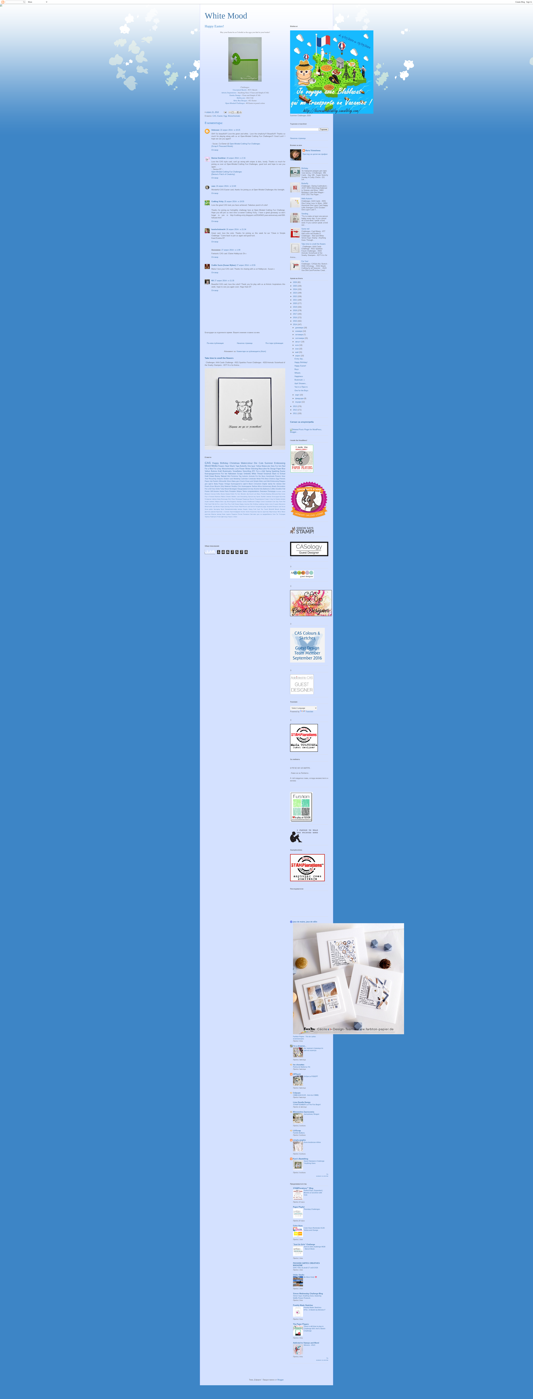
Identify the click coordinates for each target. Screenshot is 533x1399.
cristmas (268, 496)
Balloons (266, 489)
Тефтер (207, 516)
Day (277, 501)
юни (297, 349)
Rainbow (217, 496)
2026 (295, 282)
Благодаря (275, 496)
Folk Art (214, 504)
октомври (299, 335)
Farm (280, 501)
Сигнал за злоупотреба (302, 422)
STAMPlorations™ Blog (303, 1188)
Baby (216, 484)
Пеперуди (239, 499)
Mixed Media (211, 466)
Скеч (274, 514)
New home (281, 494)
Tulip (222, 489)
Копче (248, 511)
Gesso (237, 504)
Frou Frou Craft (229, 504)
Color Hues (298, 1226)
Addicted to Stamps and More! (306, 1343)
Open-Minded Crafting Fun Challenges (245, 144)
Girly (222, 486)
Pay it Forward (209, 496)
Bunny (217, 476)
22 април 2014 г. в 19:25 (230, 130)
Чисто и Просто (301, 387)
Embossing (279, 463)
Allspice (217, 501)
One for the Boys (301, 390)
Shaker (228, 496)
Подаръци (245, 499)
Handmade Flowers (273, 476)
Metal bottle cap (210, 506)
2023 (295, 293)
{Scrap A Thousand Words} (222, 146)
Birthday (304, 168)
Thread (260, 474)
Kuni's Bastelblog (300, 1159)
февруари (299, 398)
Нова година (226, 514)
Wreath (277, 509)
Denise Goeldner (218, 158)
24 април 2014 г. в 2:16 (236, 158)
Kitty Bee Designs (240, 100)
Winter (247, 469)
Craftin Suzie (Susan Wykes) (223, 265)
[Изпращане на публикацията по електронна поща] (225, 112)
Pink (263, 479)
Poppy (221, 484)
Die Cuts (258, 463)
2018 (295, 310)
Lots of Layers (274, 504)
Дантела (208, 511)
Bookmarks (227, 471)
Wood (226, 489)
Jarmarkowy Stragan (311, 1114)
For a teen (220, 504)
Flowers (221, 466)
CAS (214, 116)
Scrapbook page (261, 506)
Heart (227, 466)
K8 (212, 281)
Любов (254, 486)
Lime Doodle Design (302, 1102)
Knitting (255, 504)
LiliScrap (297, 1131)
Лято (229, 499)
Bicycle (217, 486)
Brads (274, 486)
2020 (295, 303)
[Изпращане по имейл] (230, 112)
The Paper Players (301, 1324)
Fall (283, 489)
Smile (218, 489)
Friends (282, 479)
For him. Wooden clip (242, 494)
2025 (295, 286)
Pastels (215, 481)
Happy (242, 504)
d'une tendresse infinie (312, 1142)
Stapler (245, 509)
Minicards (275, 494)
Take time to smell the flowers (219, 358)
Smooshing (243, 496)
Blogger (280, 1380)
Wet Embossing (273, 481)
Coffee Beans (220, 494)
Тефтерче (213, 516)
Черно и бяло (232, 516)
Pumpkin (232, 491)
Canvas (213, 494)
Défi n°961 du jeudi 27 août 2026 (305, 1268)
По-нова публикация (215, 343)
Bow (228, 501)
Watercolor (266, 466)
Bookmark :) (299, 380)
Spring (268, 471)
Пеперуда (272, 491)
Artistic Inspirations (228, 92)
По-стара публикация (274, 343)
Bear (267, 479)
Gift (211, 491)
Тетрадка (282, 514)
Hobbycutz (241, 98)
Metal (259, 479)
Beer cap (223, 501)
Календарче (246, 486)
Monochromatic (234, 116)
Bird (228, 476)
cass (213, 186)
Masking (268, 494)
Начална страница (244, 343)
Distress (272, 479)
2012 (295, 410)
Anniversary (266, 486)
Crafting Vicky (217, 201)
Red (283, 466)
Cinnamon (258, 484)
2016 (295, 317)
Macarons (282, 504)
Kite (251, 504)
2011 (295, 413)
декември (299, 328)
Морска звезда (216, 514)
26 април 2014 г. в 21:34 (236, 229)
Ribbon (223, 496)
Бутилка (282, 496)
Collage (257, 501)
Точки (219, 516)
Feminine (234, 476)
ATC (253, 471)
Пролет (252, 499)
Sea (213, 489)
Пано (233, 499)
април (298, 356)
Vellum (207, 471)
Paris (227, 491)
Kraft (220, 471)
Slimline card (235, 496)
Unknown (215, 130)
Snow (283, 506)
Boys (297, 369)
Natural (224, 476)
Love (237, 469)
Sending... (305, 214)
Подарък (234, 514)
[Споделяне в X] (235, 112)
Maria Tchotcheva (312, 150)
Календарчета (236, 484)
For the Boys (260, 476)
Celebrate (252, 479)
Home (222, 491)
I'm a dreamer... (299, 1046)
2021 (295, 300)
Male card (263, 481)
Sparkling (275, 471)
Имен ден (235, 481)
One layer (251, 466)
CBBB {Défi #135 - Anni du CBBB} (306, 1095)
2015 (295, 321)
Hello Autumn (306, 199)
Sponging (217, 509)
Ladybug (261, 504)
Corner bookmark (266, 501)
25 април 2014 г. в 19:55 (234, 201)
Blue (283, 469)
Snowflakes (237, 471)
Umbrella (247, 474)
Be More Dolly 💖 (310, 1277)
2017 (295, 314)
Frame (207, 491)
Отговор (214, 150)
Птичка (240, 514)
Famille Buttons (299, 1133)
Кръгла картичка (263, 511)
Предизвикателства (245, 489)
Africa (259, 486)
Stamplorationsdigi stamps (233, 509)
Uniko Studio (298, 1275)
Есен (212, 486)
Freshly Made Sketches (303, 1305)
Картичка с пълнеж (222, 511)
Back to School (278, 474)
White (254, 474)
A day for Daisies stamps (277, 499)
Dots (273, 466)
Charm (242, 481)
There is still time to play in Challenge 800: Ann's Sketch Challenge (314, 1328)
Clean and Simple (252, 481)
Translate (309, 712)
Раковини (246, 514)
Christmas (235, 463)
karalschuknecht (218, 229)
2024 (295, 289)
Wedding (236, 479)
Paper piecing (225, 506)
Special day (252, 496)
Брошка (282, 509)
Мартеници (273, 511)
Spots (258, 496)
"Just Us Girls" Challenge (304, 1244)
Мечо (279, 511)
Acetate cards (280, 491)
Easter (219, 116)
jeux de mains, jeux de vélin (305, 922)
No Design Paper (274, 469)
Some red (305, 229)
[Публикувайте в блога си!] (232, 112)
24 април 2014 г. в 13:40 (226, 186)
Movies (218, 506)
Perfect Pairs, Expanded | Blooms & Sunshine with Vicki (313, 1193)
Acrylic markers (209, 501)
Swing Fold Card (254, 509)
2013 (295, 406)
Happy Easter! (300, 366)
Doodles (279, 489)
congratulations (253, 491)
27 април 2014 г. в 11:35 (224, 281)
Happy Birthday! (301, 362)
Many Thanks (261, 494)
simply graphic (299, 1140)
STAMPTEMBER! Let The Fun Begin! (307, 1105)
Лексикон (263, 491)
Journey (246, 504)
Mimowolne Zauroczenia (303, 1112)
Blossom (207, 494)
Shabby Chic (236, 486)
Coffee (272, 489)
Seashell (269, 506)
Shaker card (228, 479)
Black (251, 484)
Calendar (244, 479)
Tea (262, 509)
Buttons (214, 471)
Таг (277, 514)
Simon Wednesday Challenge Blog (308, 1294)
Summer (269, 463)
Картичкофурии (235, 511)
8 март (267, 499)
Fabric (232, 494)
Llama (267, 504)
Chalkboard (251, 501)
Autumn (245, 476)
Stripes (239, 491)
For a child (260, 471)
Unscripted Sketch (240, 90)
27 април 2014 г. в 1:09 (230, 250)
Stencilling (247, 471)
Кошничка (253, 511)
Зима (219, 499)
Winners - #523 (309, 1345)
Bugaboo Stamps (236, 501)
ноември (299, 331)
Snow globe (209, 509)
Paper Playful (299, 1207)
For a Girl (208, 489)
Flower (242, 469)
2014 (295, 324)
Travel (266, 509)
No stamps (277, 484)
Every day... (299, 359)
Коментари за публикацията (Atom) (251, 351)
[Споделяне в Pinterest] (240, 112)
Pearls (207, 486)
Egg (225, 116)
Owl (283, 484)
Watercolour (247, 463)
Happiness (299, 376)
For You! (304, 261)
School (253, 506)
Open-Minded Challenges (235, 103)
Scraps (240, 474)
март (297, 395)
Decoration (281, 486)
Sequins (220, 479)
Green (211, 476)
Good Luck (253, 494)
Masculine (263, 469)
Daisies (228, 494)
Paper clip (208, 481)
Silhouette (222, 481)
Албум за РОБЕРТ (311, 1076)
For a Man (209, 469)
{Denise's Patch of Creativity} (223, 174)
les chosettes (298, 1065)
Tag (240, 476)
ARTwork (297, 1074)
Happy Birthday (220, 463)
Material (228, 486)
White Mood (226, 15)
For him (278, 466)
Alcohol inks (258, 489)
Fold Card (208, 504)
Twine (244, 491)
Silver (229, 481)
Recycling (212, 479)
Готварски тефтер (211, 499)
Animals (252, 476)
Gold (206, 476)
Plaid (240, 506)
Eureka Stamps (235, 95)
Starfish (263, 496)
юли (297, 345)
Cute (273, 501)
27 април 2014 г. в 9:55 (246, 265)
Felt (284, 501)
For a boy (217, 469)
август (298, 342)
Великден (233, 489)
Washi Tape (234, 466)
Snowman (267, 474)
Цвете (210, 484)
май (297, 352)
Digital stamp (267, 484)
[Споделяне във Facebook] (238, 112)
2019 (295, 307)
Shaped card (277, 506)
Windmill (271, 509)
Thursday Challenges (312, 1209)
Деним (213, 511)
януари (298, 402)
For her (224, 474)
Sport (222, 509)
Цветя (245, 484)
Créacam (297, 1093)
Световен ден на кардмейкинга (261, 514)
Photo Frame (234, 506)
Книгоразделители (212, 474)
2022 (295, 296)
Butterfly (243, 466)
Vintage (227, 484)
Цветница (224, 516)
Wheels (298, 373)
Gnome (216, 491)
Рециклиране (259, 499)
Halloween (232, 474)
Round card (246, 506)
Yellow (258, 466)
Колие (243, 511)
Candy (244, 501)
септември (300, 338)
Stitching (254, 469)
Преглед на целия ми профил (315, 154)
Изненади (224, 499)
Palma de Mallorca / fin (301, 1067)
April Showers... (301, 383)
